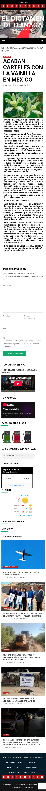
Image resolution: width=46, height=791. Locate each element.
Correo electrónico (29, 317)
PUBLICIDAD (14, 772)
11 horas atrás (9, 577)
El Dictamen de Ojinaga (23, 21)
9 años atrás (8, 85)
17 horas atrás (9, 662)
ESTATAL (6, 693)
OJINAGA (14, 567)
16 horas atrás (9, 619)
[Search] (42, 41)
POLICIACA (22, 762)
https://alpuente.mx (17, 485)
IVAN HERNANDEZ (20, 85)
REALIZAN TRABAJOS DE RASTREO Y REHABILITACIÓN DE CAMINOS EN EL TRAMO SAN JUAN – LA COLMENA (21, 657)
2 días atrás (8, 704)
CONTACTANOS (29, 772)
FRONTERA (7, 567)
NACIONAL (7, 56)
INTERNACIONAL (29, 767)
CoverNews (17, 787)
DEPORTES (33, 762)
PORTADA (7, 757)
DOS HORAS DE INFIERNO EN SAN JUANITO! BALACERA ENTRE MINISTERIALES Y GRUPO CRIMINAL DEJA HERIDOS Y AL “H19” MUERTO (22, 742)
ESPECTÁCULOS (13, 767)
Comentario (8, 285)
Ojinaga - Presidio (10, 472)
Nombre (7, 316)
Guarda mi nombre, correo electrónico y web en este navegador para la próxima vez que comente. (22, 343)
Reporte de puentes (12, 469)
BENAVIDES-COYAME (33, 757)
